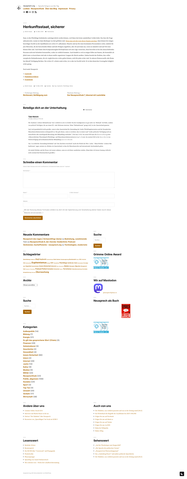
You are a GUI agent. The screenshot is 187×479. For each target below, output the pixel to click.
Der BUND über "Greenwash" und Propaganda (40, 451)
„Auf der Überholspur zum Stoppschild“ (108, 445)
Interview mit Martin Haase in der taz (37, 414)
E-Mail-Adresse (74, 192)
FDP (51, 263)
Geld (75, 263)
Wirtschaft (33, 272)
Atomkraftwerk (50, 259)
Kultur (25, 367)
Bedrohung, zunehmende (76, 239)
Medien (66, 266)
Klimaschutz (61, 266)
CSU (24, 263)
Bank (55, 259)
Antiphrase (32, 259)
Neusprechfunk (37, 9)
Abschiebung (26, 259)
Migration (78, 266)
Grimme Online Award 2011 (34, 411)
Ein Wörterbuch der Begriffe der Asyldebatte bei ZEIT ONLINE (115, 414)
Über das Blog (51, 9)
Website (25, 201)
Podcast (38, 269)
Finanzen (27, 343)
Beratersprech (29, 448)
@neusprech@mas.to (110, 293)
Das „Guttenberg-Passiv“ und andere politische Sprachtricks (114, 454)
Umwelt (26, 391)
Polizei (44, 269)
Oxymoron (28, 269)
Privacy (72, 9)
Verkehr (26, 394)
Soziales (48, 86)
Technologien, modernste (76, 245)
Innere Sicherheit (45, 266)
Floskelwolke (29, 454)
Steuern (61, 269)
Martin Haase (28, 31)
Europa (48, 263)
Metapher (72, 266)
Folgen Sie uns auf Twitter (103, 422)
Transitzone (29, 80)
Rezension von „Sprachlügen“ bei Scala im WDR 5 (41, 419)
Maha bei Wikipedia (101, 428)
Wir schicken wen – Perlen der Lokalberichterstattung (42, 463)
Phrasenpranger (30, 457)
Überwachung (42, 272)
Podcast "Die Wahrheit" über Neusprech (37, 416)
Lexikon (26, 9)
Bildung (26, 334)
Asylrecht (59, 86)
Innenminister (35, 266)
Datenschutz (28, 263)
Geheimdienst (29, 346)
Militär (26, 373)
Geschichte (28, 349)
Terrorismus (67, 269)
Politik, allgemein (30, 379)
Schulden (50, 269)
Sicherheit (56, 269)
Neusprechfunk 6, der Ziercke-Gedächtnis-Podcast (52, 242)
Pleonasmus (32, 269)
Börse (78, 259)
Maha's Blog (99, 431)
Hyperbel (28, 266)
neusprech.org (29, 6)
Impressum (63, 9)
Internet (53, 266)
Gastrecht (28, 74)
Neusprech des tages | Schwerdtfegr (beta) (42, 239)
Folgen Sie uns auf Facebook (104, 416)
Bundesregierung (65, 259)
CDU (80, 259)
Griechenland (80, 263)
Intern (25, 358)
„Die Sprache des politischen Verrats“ (107, 448)
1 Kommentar (50, 31)
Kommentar (26, 170)
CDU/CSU (84, 259)
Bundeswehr (72, 259)
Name (25, 192)
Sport (25, 385)
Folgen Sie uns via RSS (102, 425)
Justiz (25, 364)
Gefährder (71, 263)
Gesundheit (28, 352)
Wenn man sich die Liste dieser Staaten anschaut (81, 41)
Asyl (55, 86)
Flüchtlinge (66, 86)
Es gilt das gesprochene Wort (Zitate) (39, 340)
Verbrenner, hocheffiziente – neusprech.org (42, 245)
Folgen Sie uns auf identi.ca (104, 419)
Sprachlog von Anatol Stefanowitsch (36, 460)
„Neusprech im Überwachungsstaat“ (107, 451)
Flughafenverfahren (31, 77)
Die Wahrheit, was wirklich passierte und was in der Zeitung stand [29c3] (118, 411)
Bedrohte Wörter (30, 445)
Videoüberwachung (77, 269)
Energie (26, 337)
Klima (58, 266)
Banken (58, 259)
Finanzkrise (56, 263)
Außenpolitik (28, 331)
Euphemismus (39, 262)
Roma (71, 86)
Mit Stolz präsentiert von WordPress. (41, 473)
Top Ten (26, 388)
